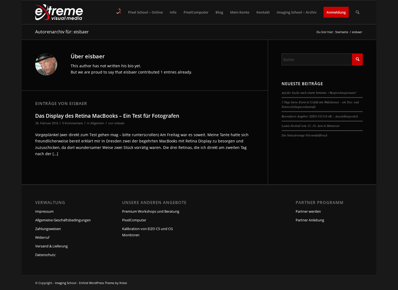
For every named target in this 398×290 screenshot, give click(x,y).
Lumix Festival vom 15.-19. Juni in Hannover (311, 125)
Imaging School (65, 283)
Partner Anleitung (310, 220)
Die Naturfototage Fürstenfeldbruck (304, 135)
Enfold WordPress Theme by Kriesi (103, 283)
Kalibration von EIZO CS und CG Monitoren (147, 231)
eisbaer (120, 123)
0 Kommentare (72, 123)
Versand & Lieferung (51, 246)
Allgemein (97, 123)
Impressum (44, 211)
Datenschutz (45, 254)
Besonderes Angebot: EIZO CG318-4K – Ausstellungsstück (320, 116)
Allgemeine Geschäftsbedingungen (63, 220)
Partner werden (308, 211)
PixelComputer (134, 220)
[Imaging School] (59, 12)
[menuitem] (119, 12)
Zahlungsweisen (48, 228)
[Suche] (357, 12)
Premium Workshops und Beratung (150, 211)
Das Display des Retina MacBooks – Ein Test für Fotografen (107, 115)
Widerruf (42, 237)
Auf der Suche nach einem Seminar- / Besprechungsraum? (319, 92)
